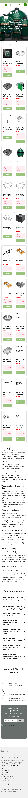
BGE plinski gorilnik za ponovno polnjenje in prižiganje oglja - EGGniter (20, 360)
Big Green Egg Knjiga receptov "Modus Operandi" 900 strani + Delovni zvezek (7, 62)
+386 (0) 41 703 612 (10, 778)
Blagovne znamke (11, 35)
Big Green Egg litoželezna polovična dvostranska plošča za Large (7, 162)
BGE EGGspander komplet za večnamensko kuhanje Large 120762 (7, 426)
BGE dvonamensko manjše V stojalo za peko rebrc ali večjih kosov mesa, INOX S (7, 228)
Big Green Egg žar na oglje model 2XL (20, 162)
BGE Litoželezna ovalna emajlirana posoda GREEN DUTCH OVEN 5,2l (20, 426)
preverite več (15, 765)
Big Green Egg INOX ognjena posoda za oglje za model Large (7, 327)
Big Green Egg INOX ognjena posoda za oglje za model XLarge (20, 294)
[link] (21, 5)
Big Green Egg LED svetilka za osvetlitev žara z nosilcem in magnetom (7, 129)
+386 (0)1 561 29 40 (8, 776)
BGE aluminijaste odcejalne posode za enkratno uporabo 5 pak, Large (20, 393)
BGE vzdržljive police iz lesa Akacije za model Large (7, 393)
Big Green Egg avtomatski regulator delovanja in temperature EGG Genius (20, 96)
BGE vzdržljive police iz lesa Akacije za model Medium (20, 261)
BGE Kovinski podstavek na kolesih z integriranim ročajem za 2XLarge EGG (7, 261)
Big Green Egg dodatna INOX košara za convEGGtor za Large (20, 195)
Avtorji (19, 789)
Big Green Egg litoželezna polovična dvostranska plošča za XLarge (7, 96)
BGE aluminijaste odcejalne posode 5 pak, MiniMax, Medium (20, 62)
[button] (11, 59)
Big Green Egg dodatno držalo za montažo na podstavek (20, 327)
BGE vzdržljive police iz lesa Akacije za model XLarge (7, 294)
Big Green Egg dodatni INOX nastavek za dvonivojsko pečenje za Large (20, 129)
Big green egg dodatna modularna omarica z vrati (20, 228)
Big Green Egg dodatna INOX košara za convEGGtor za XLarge (7, 195)
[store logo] (8, 5)
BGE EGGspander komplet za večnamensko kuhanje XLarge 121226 (7, 360)
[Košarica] (25, 4)
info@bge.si (7, 780)
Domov (3, 35)
